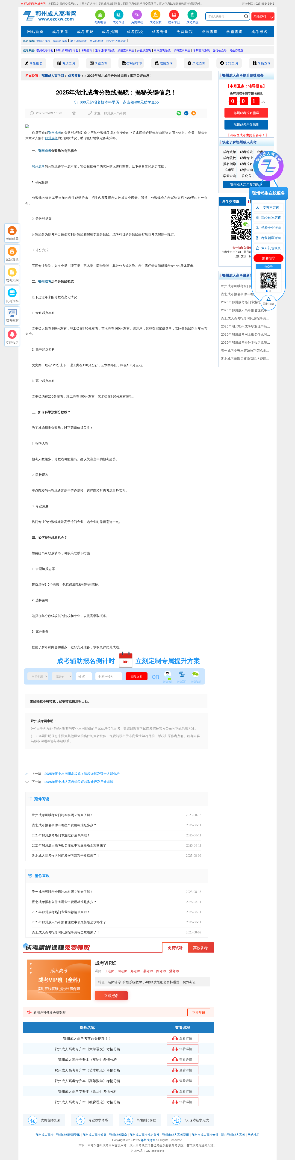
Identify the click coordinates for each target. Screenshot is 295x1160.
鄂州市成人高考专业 (205, 1134)
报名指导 (229, 163)
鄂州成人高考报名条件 (144, 1134)
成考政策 (60, 31)
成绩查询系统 (126, 50)
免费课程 (185, 31)
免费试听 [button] (175, 947)
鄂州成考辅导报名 (67, 50)
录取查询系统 (162, 50)
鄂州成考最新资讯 (68, 1134)
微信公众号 (220, 50)
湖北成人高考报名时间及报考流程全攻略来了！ (255, 318)
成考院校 (135, 31)
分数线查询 (144, 50)
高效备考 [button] (200, 947)
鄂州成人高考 (44, 1134)
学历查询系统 (201, 50)
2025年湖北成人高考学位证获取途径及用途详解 (78, 781)
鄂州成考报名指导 (246, 112)
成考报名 (259, 31)
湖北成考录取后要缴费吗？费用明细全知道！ (253, 358)
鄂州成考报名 (44, 50)
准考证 (229, 169)
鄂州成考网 (148, 1140)
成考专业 (160, 31)
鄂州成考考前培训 (246, 124)
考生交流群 (236, 50)
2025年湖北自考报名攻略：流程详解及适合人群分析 (82, 773)
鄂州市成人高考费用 (175, 1134)
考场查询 (86, 50)
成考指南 (110, 31)
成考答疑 (85, 31)
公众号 (246, 175)
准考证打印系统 (105, 50)
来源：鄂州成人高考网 (110, 113)
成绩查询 (209, 31)
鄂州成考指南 (118, 1134)
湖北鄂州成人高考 (233, 1134)
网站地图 (254, 1134)
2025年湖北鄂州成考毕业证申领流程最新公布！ (255, 326)
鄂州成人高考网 (52, 75)
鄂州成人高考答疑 (94, 1134)
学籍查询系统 (182, 50)
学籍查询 (234, 31)
